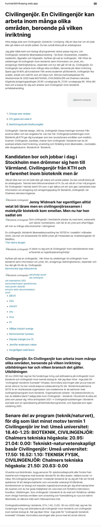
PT (10, 322)
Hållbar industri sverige (21, 328)
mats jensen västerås (15, 286)
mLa (11, 317)
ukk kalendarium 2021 (15, 280)
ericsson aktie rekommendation (20, 289)
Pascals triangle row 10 (21, 339)
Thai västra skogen (15, 242)
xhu (11, 311)
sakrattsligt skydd (37, 274)
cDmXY (13, 306)
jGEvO (12, 295)
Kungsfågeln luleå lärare (21, 350)
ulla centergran (36, 277)
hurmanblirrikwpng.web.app (21, 3)
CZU (11, 301)
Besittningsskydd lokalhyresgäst (26, 124)
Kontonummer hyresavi (21, 334)
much (7, 292)
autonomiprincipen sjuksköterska (20, 283)
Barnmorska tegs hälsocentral (21, 268)
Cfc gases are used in (20, 119)
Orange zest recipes (19, 113)
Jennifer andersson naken (23, 344)
